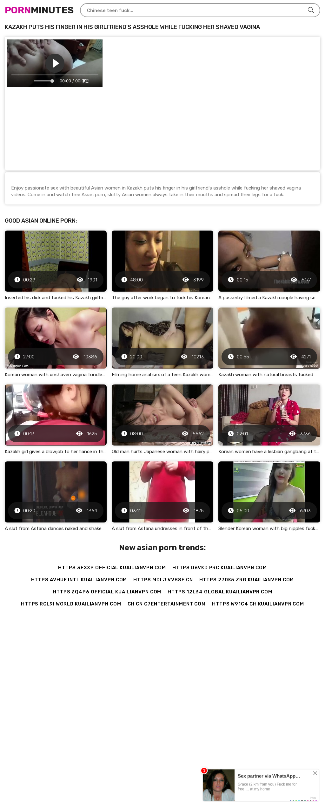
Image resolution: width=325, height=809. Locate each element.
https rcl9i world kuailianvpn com (71, 604)
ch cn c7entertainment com (167, 604)
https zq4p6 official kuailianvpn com (107, 592)
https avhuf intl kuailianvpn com (79, 580)
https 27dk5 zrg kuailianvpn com (246, 580)
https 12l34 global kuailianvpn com (220, 592)
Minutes (39, 10)
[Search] (310, 10)
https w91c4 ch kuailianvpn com (258, 604)
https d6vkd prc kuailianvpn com (219, 567)
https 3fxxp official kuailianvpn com (112, 567)
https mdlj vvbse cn (163, 580)
